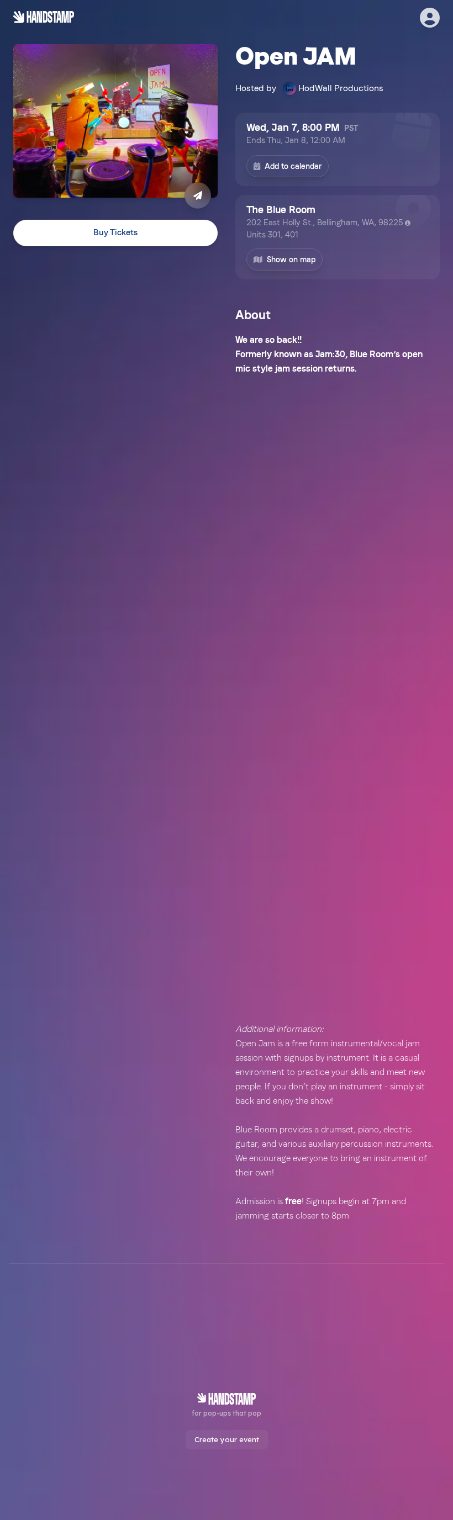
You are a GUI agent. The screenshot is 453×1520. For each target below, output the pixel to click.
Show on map (291, 259)
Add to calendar (293, 166)
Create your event (226, 1439)
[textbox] (337, 778)
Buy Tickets (115, 232)
